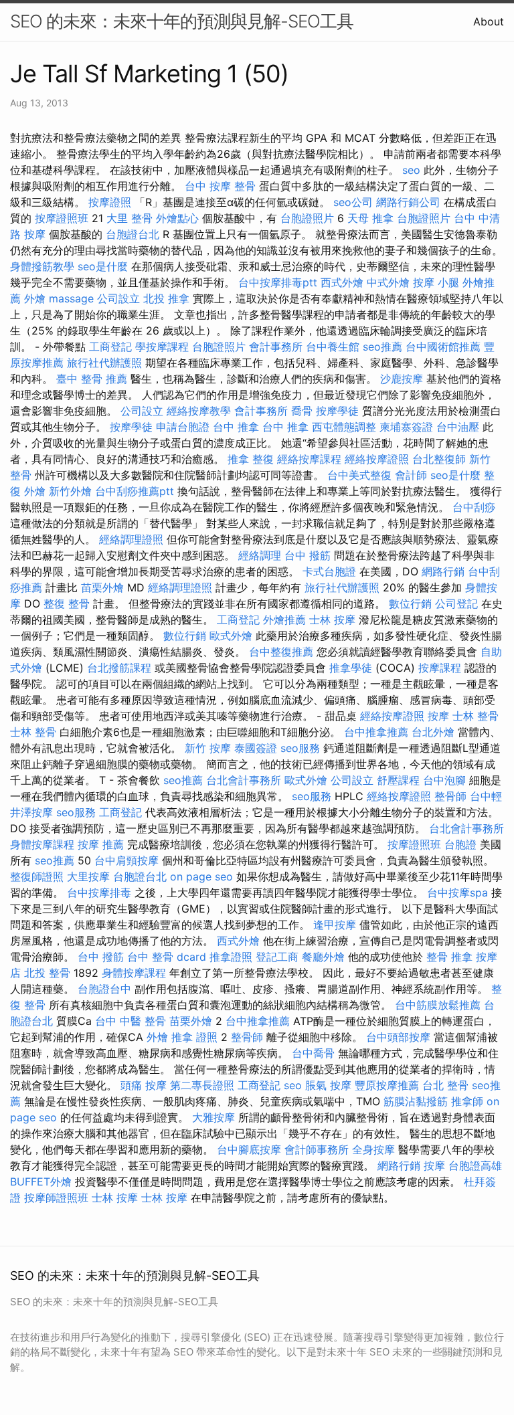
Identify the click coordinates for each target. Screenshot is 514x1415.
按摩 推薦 (101, 844)
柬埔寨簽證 (406, 427)
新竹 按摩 (208, 748)
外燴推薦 (284, 619)
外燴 (35, 298)
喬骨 (302, 410)
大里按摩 (88, 876)
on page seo (201, 876)
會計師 (411, 475)
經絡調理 (259, 555)
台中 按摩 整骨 (220, 186)
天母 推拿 (370, 218)
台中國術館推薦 (443, 346)
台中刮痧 (473, 507)
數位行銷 (410, 603)
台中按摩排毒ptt (277, 282)
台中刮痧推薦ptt (134, 491)
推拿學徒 (350, 667)
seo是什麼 (103, 266)
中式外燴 (388, 282)
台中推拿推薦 (376, 732)
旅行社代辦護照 (104, 362)
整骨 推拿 (449, 956)
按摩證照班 (61, 218)
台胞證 (460, 844)
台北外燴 (433, 732)
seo (411, 170)
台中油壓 (457, 427)
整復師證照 (37, 876)
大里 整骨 (129, 218)
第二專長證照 (202, 1085)
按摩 (438, 716)
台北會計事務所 (243, 780)
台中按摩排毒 (99, 892)
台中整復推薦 (281, 651)
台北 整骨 (445, 1085)
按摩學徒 (337, 410)
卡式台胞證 (329, 571)
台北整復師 (439, 459)
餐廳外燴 (323, 956)
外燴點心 (177, 218)
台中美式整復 (359, 475)
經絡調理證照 (131, 539)
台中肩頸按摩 (126, 860)
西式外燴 (342, 282)
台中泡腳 (444, 780)
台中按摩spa (457, 892)
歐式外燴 (230, 635)
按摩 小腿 (436, 282)
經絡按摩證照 (377, 459)
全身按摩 (373, 1149)
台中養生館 (332, 346)
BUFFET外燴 (41, 1181)
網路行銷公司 (408, 202)
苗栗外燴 (102, 587)
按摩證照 (109, 202)
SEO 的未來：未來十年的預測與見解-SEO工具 (181, 21)
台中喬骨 (313, 1053)
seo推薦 (382, 346)
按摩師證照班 (56, 1197)
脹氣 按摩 (328, 1085)
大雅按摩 (213, 1117)
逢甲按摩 (334, 924)
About (488, 21)
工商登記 (110, 346)
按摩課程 (439, 667)
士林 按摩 (332, 619)
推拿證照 (230, 956)
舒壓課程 (398, 780)
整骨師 (450, 796)
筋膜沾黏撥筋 (415, 1101)
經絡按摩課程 (309, 459)
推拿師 (467, 1101)
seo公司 (353, 202)
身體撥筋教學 (42, 266)
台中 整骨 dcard (166, 956)
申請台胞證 (182, 427)
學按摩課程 (162, 346)
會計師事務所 (316, 1149)
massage (71, 298)
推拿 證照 (194, 1037)
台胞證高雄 (475, 1165)
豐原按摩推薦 (387, 1085)
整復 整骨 (67, 603)
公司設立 (118, 298)
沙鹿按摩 (401, 378)
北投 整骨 (47, 972)
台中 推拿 (236, 427)
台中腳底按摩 (249, 1149)
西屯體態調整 (344, 427)
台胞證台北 (132, 234)
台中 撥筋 (307, 555)
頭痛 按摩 (143, 1085)
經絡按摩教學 (199, 410)
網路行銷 (443, 571)
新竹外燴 (70, 491)
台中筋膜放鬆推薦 (438, 1005)
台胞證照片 (307, 218)
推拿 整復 (251, 459)
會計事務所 (276, 346)
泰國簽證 (255, 748)
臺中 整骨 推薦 (91, 378)
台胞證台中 (104, 989)
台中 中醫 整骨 (130, 1021)
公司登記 (456, 603)
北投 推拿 (166, 298)
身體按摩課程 (42, 844)
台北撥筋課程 (119, 667)
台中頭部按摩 (398, 1037)
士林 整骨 (475, 716)
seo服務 (300, 748)
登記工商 (277, 956)
